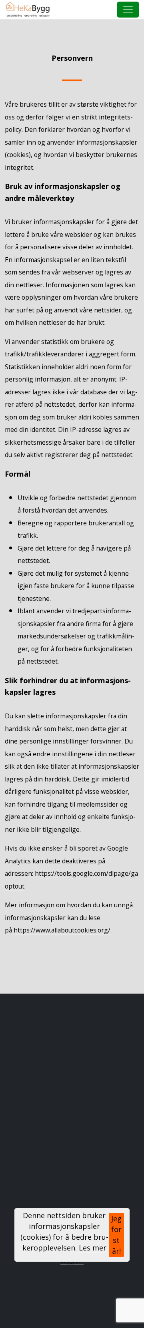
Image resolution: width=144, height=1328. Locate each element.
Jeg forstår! (116, 1235)
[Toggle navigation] (128, 10)
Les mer (92, 1247)
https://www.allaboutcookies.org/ (62, 930)
